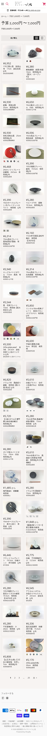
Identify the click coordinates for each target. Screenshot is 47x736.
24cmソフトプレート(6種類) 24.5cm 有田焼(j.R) (11, 172)
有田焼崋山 (6, 495)
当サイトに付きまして (34, 721)
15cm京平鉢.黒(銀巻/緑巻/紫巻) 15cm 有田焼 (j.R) (34, 421)
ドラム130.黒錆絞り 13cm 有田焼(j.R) (35, 492)
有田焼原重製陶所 (9, 110)
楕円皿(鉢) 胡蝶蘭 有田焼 (11, 492)
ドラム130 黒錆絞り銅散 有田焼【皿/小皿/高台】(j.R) (12, 384)
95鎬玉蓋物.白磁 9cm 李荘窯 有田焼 (34, 346)
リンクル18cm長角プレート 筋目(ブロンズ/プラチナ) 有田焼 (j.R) (35, 312)
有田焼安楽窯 (30, 79)
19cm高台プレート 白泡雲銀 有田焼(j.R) (35, 273)
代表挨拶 (11, 721)
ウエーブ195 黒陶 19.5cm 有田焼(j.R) (35, 204)
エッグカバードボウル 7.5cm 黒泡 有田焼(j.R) (12, 274)
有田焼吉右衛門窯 (32, 140)
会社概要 (20, 721)
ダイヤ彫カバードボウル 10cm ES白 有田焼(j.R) (12, 454)
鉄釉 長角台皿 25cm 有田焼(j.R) (10, 106)
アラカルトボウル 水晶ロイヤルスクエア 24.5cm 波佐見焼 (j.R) (34, 594)
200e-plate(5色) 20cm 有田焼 (33, 664)
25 (29, 678)
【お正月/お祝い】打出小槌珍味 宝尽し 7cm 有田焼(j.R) (12, 661)
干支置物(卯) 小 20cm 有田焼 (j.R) (11, 627)
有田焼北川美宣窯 (32, 565)
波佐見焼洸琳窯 (8, 73)
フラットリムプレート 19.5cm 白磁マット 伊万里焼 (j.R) (12, 560)
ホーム (4, 16)
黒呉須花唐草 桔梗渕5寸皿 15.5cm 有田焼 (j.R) (34, 628)
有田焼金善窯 (7, 177)
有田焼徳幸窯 (30, 634)
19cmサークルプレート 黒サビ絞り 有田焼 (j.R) (11, 523)
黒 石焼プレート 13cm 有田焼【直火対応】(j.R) (11, 307)
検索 (4, 721)
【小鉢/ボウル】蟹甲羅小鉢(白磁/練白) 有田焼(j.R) (11, 421)
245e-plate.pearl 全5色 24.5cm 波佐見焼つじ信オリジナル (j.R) (12, 350)
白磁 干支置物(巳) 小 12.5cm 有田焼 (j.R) (35, 560)
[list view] (42, 38)
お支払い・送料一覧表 (20, 724)
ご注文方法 (5, 724)
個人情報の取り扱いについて (33, 726)
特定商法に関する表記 (12, 726)
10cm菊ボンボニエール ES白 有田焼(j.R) (35, 106)
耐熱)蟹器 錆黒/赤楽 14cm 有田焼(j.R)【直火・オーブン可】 (35, 73)
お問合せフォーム (36, 724)
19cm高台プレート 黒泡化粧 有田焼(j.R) (35, 136)
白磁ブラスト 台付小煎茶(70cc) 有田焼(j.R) (35, 384)
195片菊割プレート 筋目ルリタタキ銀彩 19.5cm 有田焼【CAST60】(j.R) (12, 594)
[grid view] (36, 38)
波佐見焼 (29, 600)
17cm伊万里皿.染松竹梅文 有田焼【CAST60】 (35, 238)
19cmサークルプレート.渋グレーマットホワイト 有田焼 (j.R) (12, 205)
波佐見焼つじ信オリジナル (11, 357)
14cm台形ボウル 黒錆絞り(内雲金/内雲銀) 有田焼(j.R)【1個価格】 (34, 459)
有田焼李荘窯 (30, 243)
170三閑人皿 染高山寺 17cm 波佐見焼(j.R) (12, 68)
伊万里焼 (6, 565)
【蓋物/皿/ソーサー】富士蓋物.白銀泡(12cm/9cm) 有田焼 (35, 527)
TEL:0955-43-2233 (34, 10)
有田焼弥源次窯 (31, 426)
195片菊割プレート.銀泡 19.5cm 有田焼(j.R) (34, 168)
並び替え (13, 38)
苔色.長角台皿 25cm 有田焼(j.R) (13, 136)
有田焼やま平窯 (31, 110)
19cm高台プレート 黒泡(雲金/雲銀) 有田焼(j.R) (11, 241)
